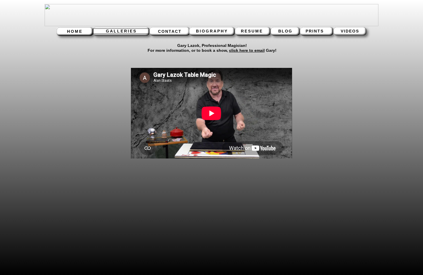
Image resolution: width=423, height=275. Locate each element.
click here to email (247, 50)
